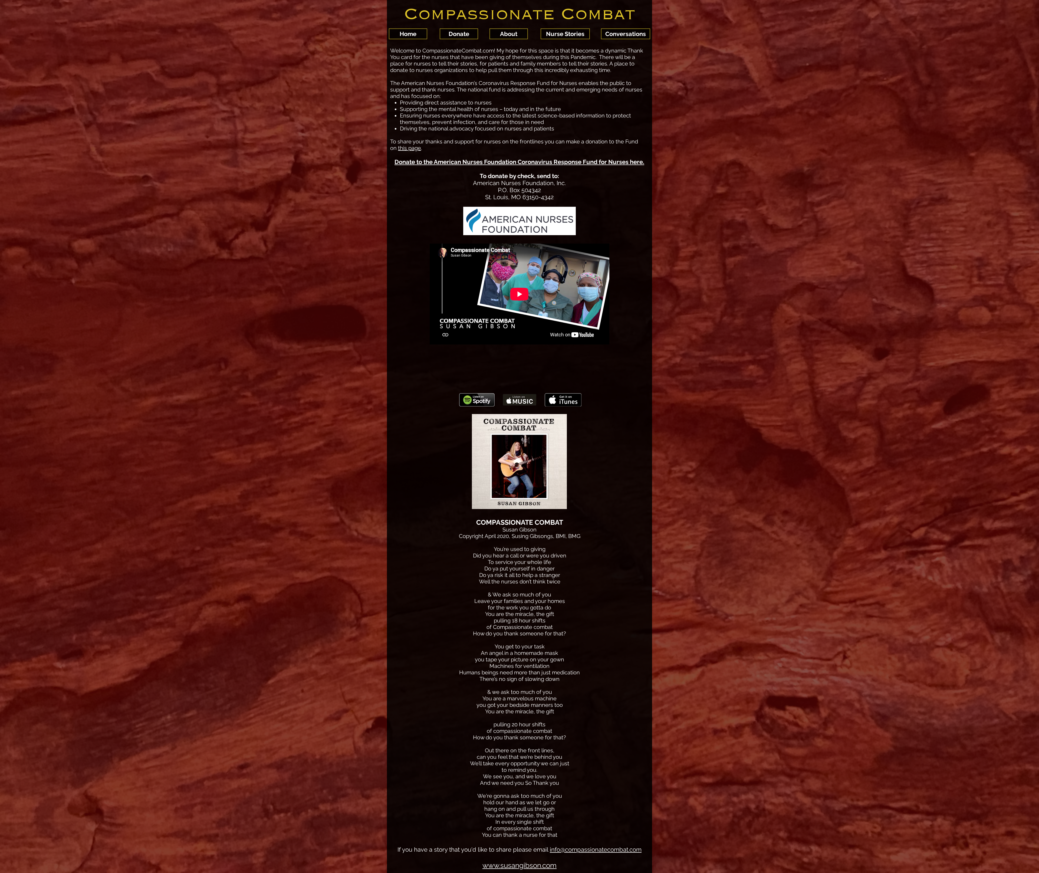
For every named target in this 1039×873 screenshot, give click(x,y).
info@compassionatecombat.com (596, 849)
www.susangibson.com (519, 865)
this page (409, 148)
